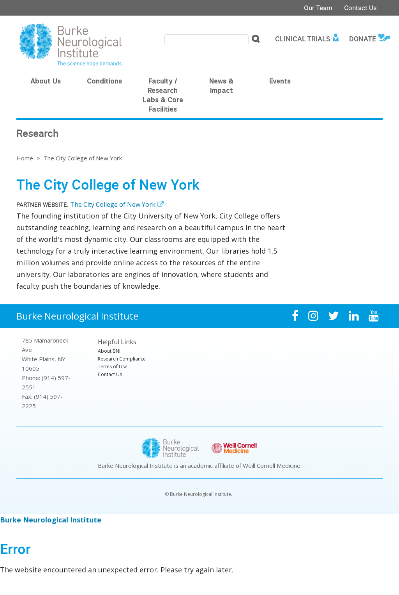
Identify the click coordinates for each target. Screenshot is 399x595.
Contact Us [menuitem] (110, 374)
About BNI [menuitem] (109, 351)
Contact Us (360, 7)
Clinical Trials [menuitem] (302, 38)
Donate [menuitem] (362, 38)
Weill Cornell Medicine (271, 465)
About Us (45, 82)
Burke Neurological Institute (77, 315)
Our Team (318, 7)
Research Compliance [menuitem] (122, 358)
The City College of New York (112, 204)
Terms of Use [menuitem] (112, 366)
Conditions (104, 82)
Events (280, 82)
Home (24, 158)
